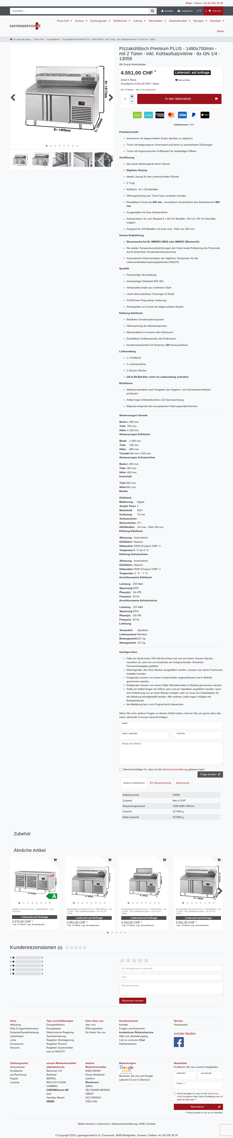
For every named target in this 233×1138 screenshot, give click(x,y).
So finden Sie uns (95, 1032)
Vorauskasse (17, 1066)
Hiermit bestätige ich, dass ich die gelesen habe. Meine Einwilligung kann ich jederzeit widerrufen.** (200, 1096)
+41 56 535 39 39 (213, 3)
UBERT (89, 1093)
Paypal (14, 1078)
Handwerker (181, 1024)
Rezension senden (132, 1000)
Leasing (14, 1082)
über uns (90, 1024)
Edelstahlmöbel (178, 20)
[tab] (134, 783)
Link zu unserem (132, 1040)
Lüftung (138, 20)
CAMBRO (52, 1086)
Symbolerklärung (56, 1036)
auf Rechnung (18, 1074)
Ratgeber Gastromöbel (59, 1047)
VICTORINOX (93, 1097)
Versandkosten (149, 90)
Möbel (220, 31)
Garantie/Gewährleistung (24, 1032)
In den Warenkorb (178, 99)
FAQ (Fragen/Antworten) (24, 1028)
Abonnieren (197, 1106)
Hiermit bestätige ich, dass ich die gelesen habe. (164, 769)
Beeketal (51, 1074)
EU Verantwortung (160, 782)
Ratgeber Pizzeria (56, 1043)
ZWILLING (91, 1101)
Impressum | (104, 1123)
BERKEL (51, 1078)
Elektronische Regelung (60, 1032)
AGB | (143, 1123)
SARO (88, 1086)
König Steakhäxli (94, 1074)
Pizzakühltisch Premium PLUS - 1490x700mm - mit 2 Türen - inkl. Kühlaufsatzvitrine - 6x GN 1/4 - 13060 (143, 911)
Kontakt (123, 1024)
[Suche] (153, 11)
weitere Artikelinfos (134, 782)
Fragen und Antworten (132, 1028)
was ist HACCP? (55, 1051)
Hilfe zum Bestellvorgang (133, 1036)
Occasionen (17, 1043)
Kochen (80, 20)
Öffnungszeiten (94, 1028)
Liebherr (90, 1078)
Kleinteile (215, 20)
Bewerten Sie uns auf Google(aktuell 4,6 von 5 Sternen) (136, 1077)
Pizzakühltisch (53, 39)
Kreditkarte (16, 1070)
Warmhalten (156, 20)
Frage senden (208, 774)
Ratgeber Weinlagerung (60, 1040)
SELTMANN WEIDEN (97, 1089)
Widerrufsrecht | (87, 1123)
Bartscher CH (54, 1070)
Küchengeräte (98, 20)
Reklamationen (128, 1043)
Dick (48, 1093)
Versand (14, 1047)
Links (13, 1040)
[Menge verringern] (132, 101)
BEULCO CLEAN (56, 1082)
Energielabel (53, 1028)
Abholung (15, 1024)
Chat (188, 3)
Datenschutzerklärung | (125, 1123)
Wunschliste (183, 80)
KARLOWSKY (93, 1070)
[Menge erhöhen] (132, 96)
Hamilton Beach (55, 1097)
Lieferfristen (17, 1036)
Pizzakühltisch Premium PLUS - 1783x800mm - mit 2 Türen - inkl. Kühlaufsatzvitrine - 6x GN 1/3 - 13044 (198, 911)
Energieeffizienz (55, 1024)
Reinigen (198, 20)
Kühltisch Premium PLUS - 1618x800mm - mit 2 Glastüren (33, 910)
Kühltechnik (120, 20)
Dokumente (182, 782)
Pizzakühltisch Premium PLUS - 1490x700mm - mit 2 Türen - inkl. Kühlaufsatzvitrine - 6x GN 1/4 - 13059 (89, 911)
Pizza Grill (63, 20)
